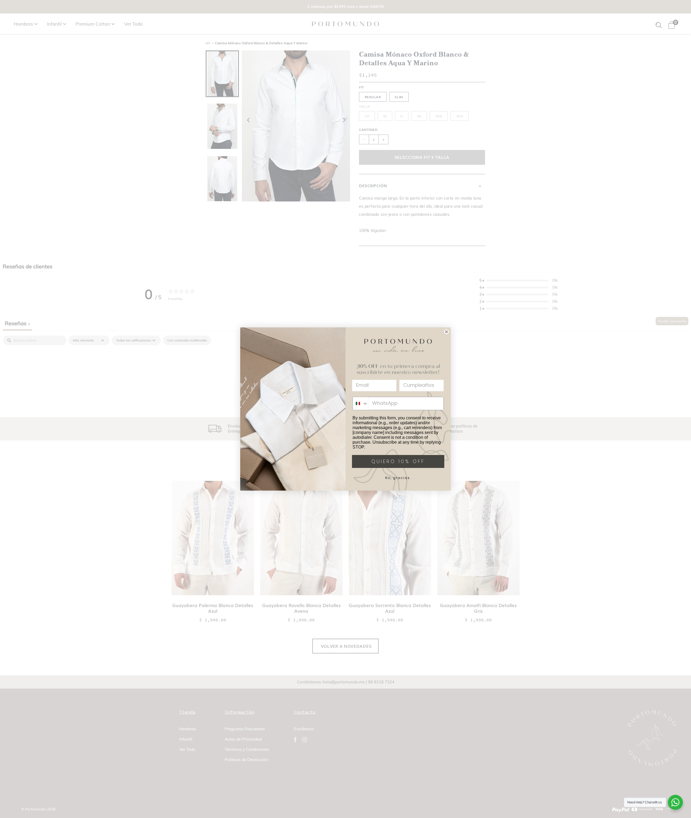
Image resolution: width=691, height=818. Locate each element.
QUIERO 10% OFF (398, 461)
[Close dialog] (446, 331)
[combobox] (360, 403)
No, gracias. (398, 477)
